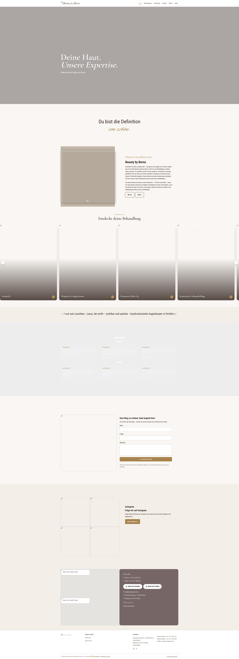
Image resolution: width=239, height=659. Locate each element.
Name (121, 425)
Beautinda (97, 656)
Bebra (176, 3)
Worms (171, 3)
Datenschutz (88, 641)
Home (140, 3)
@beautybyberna (132, 521)
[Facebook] (136, 649)
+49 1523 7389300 (134, 581)
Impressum (88, 638)
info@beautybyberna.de (132, 592)
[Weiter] (236, 262)
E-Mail (121, 434)
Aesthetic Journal (105, 656)
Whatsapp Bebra (153, 586)
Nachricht (122, 442)
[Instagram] (134, 649)
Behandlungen (148, 3)
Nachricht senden (147, 459)
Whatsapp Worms (134, 586)
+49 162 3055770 (135, 578)
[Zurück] (3, 262)
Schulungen (157, 3)
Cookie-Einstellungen (172, 656)
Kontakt (164, 3)
